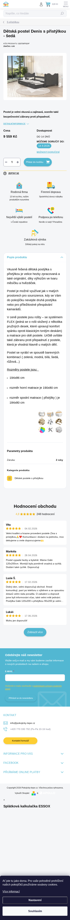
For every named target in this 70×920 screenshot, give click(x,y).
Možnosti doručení (48, 152)
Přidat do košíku (34, 162)
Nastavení (35, 900)
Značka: (9, 46)
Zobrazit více (35, 632)
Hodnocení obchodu (35, 506)
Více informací (11, 891)
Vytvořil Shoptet (22, 793)
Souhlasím (35, 911)
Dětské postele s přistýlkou (29, 478)
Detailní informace (14, 124)
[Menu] (66, 4)
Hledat (62, 13)
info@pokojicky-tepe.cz (22, 723)
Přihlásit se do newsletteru (21, 698)
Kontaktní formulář (20, 741)
